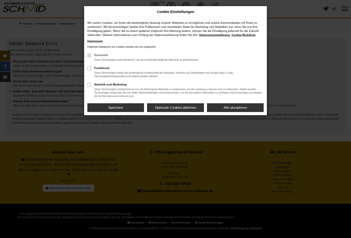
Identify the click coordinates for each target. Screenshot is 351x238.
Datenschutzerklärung (214, 35)
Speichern (115, 107)
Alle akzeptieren (235, 107)
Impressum (95, 41)
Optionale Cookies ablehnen (175, 107)
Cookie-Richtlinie (244, 35)
